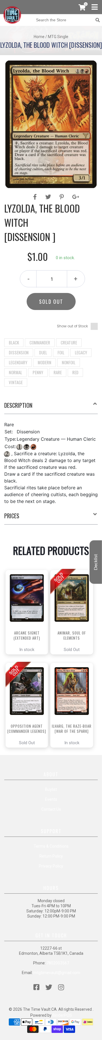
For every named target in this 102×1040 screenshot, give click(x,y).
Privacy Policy (51, 866)
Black (14, 342)
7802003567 (57, 963)
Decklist (96, 562)
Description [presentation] (18, 405)
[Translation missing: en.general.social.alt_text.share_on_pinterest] (62, 197)
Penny (38, 372)
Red (75, 372)
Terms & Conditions (51, 846)
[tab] (51, 407)
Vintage (16, 382)
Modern (44, 362)
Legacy (81, 352)
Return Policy (51, 856)
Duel (43, 352)
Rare (58, 372)
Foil (61, 352)
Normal (15, 372)
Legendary (18, 362)
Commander (39, 342)
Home (39, 36)
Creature (69, 342)
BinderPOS (62, 1015)
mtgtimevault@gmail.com (56, 972)
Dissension (19, 352)
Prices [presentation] (11, 515)
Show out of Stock (72, 326)
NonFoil (68, 362)
